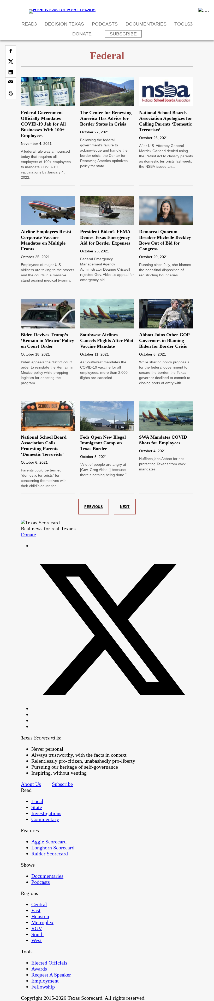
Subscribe (123, 33)
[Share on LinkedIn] (10, 72)
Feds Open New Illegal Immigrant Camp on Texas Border (103, 442)
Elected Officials (49, 963)
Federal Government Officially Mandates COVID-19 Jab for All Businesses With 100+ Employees (43, 124)
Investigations (46, 813)
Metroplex (42, 922)
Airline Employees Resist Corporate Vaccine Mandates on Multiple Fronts (46, 240)
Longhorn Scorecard (52, 847)
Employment (45, 981)
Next (125, 507)
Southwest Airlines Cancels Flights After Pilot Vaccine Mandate (106, 340)
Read (27, 24)
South (37, 934)
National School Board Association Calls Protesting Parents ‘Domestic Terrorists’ (44, 445)
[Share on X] (10, 61)
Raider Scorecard (49, 853)
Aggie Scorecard (49, 841)
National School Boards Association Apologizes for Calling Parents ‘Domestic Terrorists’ (165, 121)
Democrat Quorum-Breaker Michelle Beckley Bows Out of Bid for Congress (165, 240)
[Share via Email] (10, 83)
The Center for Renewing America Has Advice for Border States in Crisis (106, 118)
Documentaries (146, 24)
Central (39, 904)
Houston (40, 916)
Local (37, 801)
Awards (39, 969)
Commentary (45, 819)
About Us (31, 784)
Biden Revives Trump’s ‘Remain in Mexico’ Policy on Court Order (47, 340)
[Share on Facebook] (10, 51)
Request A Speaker (51, 975)
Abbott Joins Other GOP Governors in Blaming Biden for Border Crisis (164, 340)
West (36, 940)
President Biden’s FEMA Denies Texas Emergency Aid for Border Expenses (105, 237)
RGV (36, 928)
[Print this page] (10, 93)
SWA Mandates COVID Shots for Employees (163, 439)
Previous (93, 507)
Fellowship (43, 987)
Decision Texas (64, 24)
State (36, 807)
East (35, 910)
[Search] (203, 10)
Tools (182, 24)
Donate (82, 33)
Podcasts (105, 24)
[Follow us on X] (112, 708)
